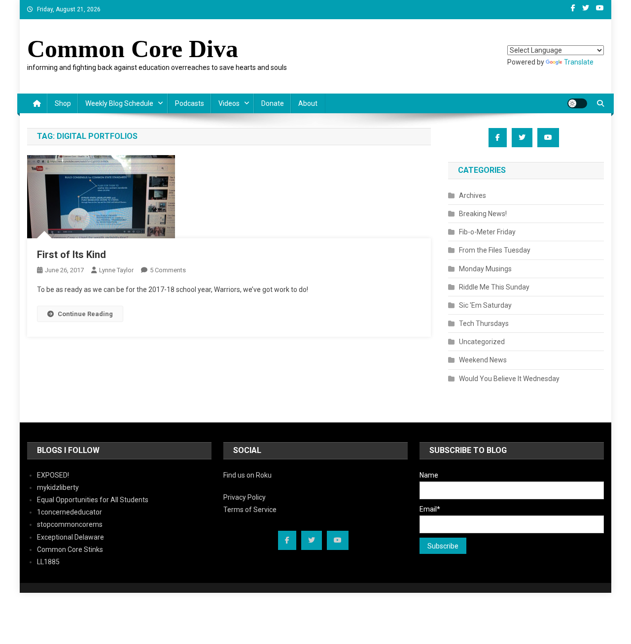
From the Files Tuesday (494, 250)
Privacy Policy (244, 497)
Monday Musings (485, 269)
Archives (472, 195)
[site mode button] (577, 103)
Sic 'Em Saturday (485, 305)
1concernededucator (69, 512)
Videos (229, 103)
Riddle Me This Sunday (494, 287)
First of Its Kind (71, 254)
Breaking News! (483, 214)
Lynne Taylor (116, 270)
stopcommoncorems (70, 524)
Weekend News (483, 360)
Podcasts (189, 103)
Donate (272, 103)
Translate (579, 62)
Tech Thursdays (484, 323)
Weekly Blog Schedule (119, 103)
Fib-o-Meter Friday (487, 232)
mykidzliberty (58, 487)
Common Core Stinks (70, 549)
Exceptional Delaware (70, 537)
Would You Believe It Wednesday (509, 379)
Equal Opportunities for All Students (92, 500)
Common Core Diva (132, 49)
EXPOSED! (53, 475)
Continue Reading (85, 314)
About (307, 103)
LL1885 (48, 562)
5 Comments (168, 270)
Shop (63, 103)
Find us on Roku (247, 475)
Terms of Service (250, 510)
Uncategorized (482, 342)
